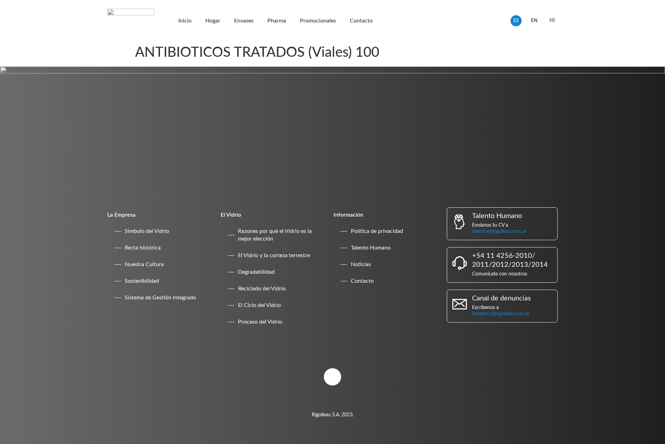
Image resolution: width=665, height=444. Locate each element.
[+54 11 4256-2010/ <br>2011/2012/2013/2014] (459, 263)
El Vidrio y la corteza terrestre (274, 255)
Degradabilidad (256, 272)
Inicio (185, 21)
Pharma (276, 21)
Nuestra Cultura (144, 264)
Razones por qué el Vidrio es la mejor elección (275, 235)
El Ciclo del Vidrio (259, 305)
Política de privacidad (377, 231)
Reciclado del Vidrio (262, 288)
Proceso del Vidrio (260, 322)
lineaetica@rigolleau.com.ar (501, 313)
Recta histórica (143, 248)
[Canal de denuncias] (459, 304)
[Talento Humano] (459, 222)
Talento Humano (371, 248)
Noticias (361, 264)
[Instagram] (332, 377)
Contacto (361, 21)
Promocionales (318, 21)
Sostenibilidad (142, 281)
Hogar (212, 21)
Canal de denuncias (501, 298)
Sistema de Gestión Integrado (160, 297)
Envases (244, 21)
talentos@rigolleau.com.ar (499, 231)
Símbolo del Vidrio (147, 231)
